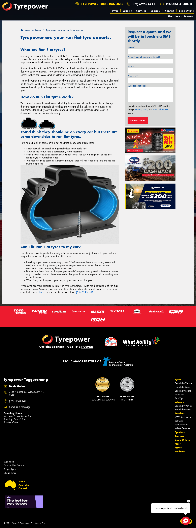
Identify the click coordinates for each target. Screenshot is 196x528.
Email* (131, 66)
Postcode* (133, 76)
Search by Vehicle (183, 383)
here (41, 292)
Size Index (9, 461)
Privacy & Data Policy (20, 523)
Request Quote (137, 120)
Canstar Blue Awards (14, 465)
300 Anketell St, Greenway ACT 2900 (27, 393)
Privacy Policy (141, 109)
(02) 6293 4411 (143, 4)
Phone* (144, 56)
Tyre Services (181, 424)
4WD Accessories (183, 417)
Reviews (188, 16)
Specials (155, 10)
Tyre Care (179, 394)
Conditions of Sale (38, 523)
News (178, 16)
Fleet (170, 16)
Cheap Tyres (10, 472)
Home (26, 30)
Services (141, 10)
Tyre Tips (179, 398)
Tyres (115, 10)
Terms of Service (160, 109)
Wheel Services (182, 428)
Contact (169, 10)
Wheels (127, 10)
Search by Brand (183, 390)
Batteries (179, 420)
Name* (131, 47)
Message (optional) (137, 85)
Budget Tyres (10, 469)
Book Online (186, 10)
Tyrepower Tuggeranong (101, 4)
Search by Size (182, 387)
